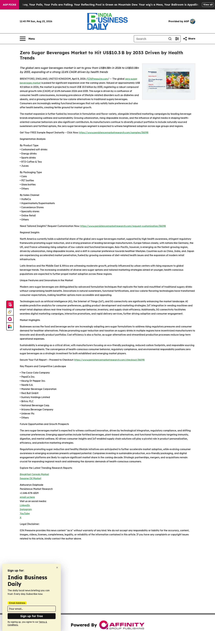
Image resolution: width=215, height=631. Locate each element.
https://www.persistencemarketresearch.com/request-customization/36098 (123, 226)
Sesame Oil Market (30, 478)
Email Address (17, 602)
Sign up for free (31, 616)
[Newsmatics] (10, 326)
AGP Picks (9, 4)
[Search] (169, 38)
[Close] (57, 567)
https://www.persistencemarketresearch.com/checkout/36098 (109, 359)
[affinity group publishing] (10, 319)
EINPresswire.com (97, 78)
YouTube (25, 513)
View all (208, 4)
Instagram (26, 509)
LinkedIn (25, 505)
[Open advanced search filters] (176, 38)
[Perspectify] (10, 312)
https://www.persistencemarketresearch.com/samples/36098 (113, 132)
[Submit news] (10, 304)
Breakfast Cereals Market (34, 474)
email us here (27, 497)
